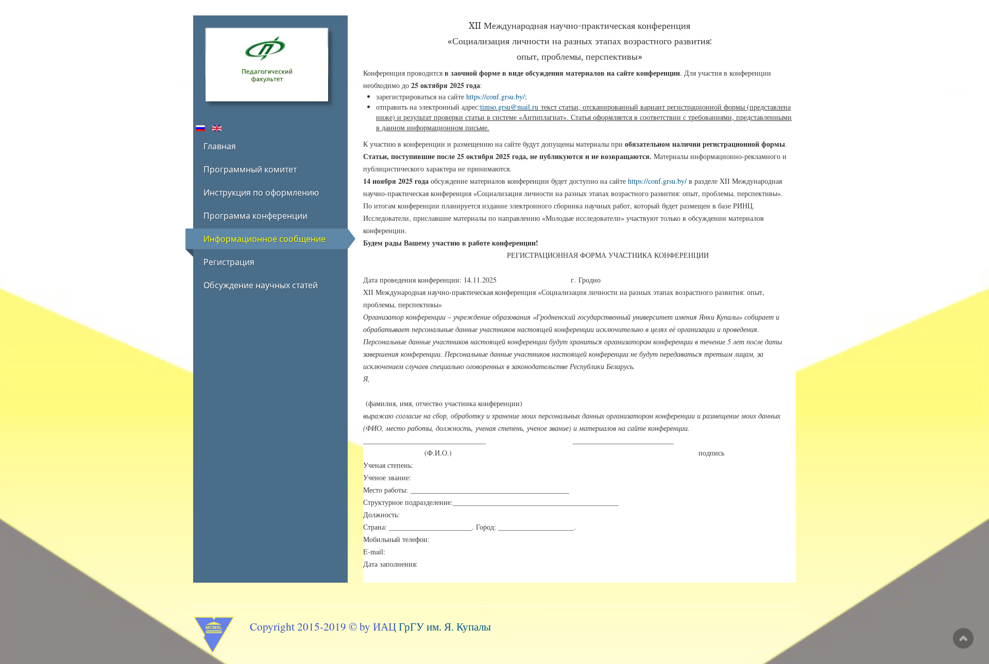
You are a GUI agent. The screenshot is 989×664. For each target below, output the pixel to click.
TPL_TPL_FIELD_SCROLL (963, 638)
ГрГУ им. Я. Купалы (445, 626)
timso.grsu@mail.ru (509, 107)
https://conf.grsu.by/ (495, 96)
